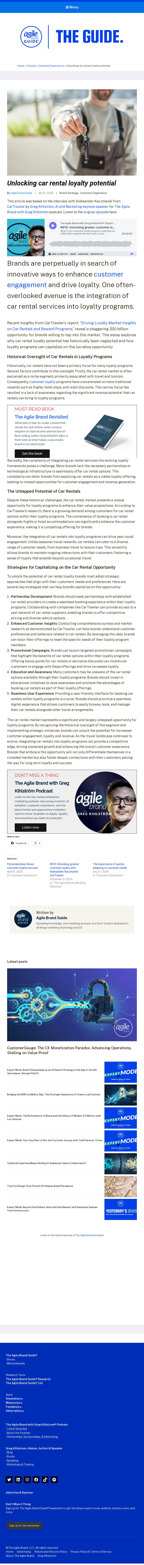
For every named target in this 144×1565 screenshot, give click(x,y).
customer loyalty (42, 382)
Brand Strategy (69, 193)
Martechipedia (16, 1363)
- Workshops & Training (20, 1464)
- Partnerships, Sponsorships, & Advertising (32, 1436)
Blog (10, 1452)
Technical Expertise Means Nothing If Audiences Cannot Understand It (46, 1163)
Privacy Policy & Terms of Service (90, 1551)
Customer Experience (51, 65)
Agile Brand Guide (21, 193)
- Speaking (12, 1460)
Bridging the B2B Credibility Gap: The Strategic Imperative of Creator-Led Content (53, 1094)
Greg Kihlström (47, 1555)
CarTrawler (16, 207)
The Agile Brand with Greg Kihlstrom (30, 1424)
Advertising (24, 1551)
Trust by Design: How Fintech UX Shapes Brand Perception (40, 1186)
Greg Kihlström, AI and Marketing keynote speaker (69, 207)
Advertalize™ (15, 1410)
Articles (31, 65)
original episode (96, 212)
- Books (10, 1456)
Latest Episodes (17, 1428)
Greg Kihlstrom (16, 1448)
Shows (11, 1359)
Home (21, 65)
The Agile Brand (85, 1235)
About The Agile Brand (20, 1555)
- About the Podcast (18, 1432)
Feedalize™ (14, 1406)
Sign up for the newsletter (24, 1525)
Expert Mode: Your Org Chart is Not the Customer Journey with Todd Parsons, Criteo (54, 1140)
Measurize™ (14, 1402)
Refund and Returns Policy (50, 1551)
